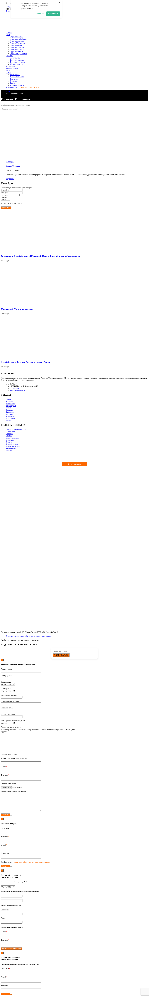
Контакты (14, 79)
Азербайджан (11, 406)
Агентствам (10, 66)
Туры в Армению (17, 41)
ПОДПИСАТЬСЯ (61, 655)
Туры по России (16, 37)
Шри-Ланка (10, 416)
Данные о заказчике (9, 754)
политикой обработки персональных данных (32, 862)
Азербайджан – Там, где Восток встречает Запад (25, 362)
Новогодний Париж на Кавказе (17, 309)
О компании (15, 75)
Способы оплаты (17, 85)
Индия (8, 420)
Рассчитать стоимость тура (11, 948)
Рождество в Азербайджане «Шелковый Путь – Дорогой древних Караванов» (40, 256)
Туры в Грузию (16, 45)
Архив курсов (11, 87)
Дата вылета (6, 682)
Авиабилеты (15, 58)
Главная (9, 33)
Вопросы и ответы (17, 62)
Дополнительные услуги (11, 727)
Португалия (10, 418)
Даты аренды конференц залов (13, 721)
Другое (4, 732)
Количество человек (9, 695)
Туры (8, 35)
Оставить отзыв (74, 464)
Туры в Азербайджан (18, 39)
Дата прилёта (6, 689)
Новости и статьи (17, 60)
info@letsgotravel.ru (17, 390)
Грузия (8, 408)
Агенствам (10, 440)
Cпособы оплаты (12, 438)
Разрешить (53, 13)
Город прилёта (6, 676)
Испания (9, 410)
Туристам (9, 56)
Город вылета (6, 669)
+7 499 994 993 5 (16, 388)
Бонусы (13, 83)
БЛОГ (8, 70)
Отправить (5, 814)
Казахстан (10, 412)
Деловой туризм (12, 68)
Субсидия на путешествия (16, 429)
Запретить (40, 13)
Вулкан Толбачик (13, 166)
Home (8, 91)
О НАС (8, 73)
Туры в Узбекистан (17, 43)
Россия (8, 399)
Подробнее (10, 179)
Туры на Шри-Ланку (18, 54)
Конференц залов (8, 714)
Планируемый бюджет (10, 701)
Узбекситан (10, 404)
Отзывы (13, 81)
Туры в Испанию (17, 49)
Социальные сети (17, 77)
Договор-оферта (16, 64)
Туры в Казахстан (17, 47)
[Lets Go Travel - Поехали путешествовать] (56, 29)
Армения (9, 401)
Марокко (9, 414)
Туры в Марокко (16, 52)
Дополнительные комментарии (13, 792)
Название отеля (7, 708)
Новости (9, 442)
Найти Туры (6, 207)
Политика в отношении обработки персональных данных (29, 636)
